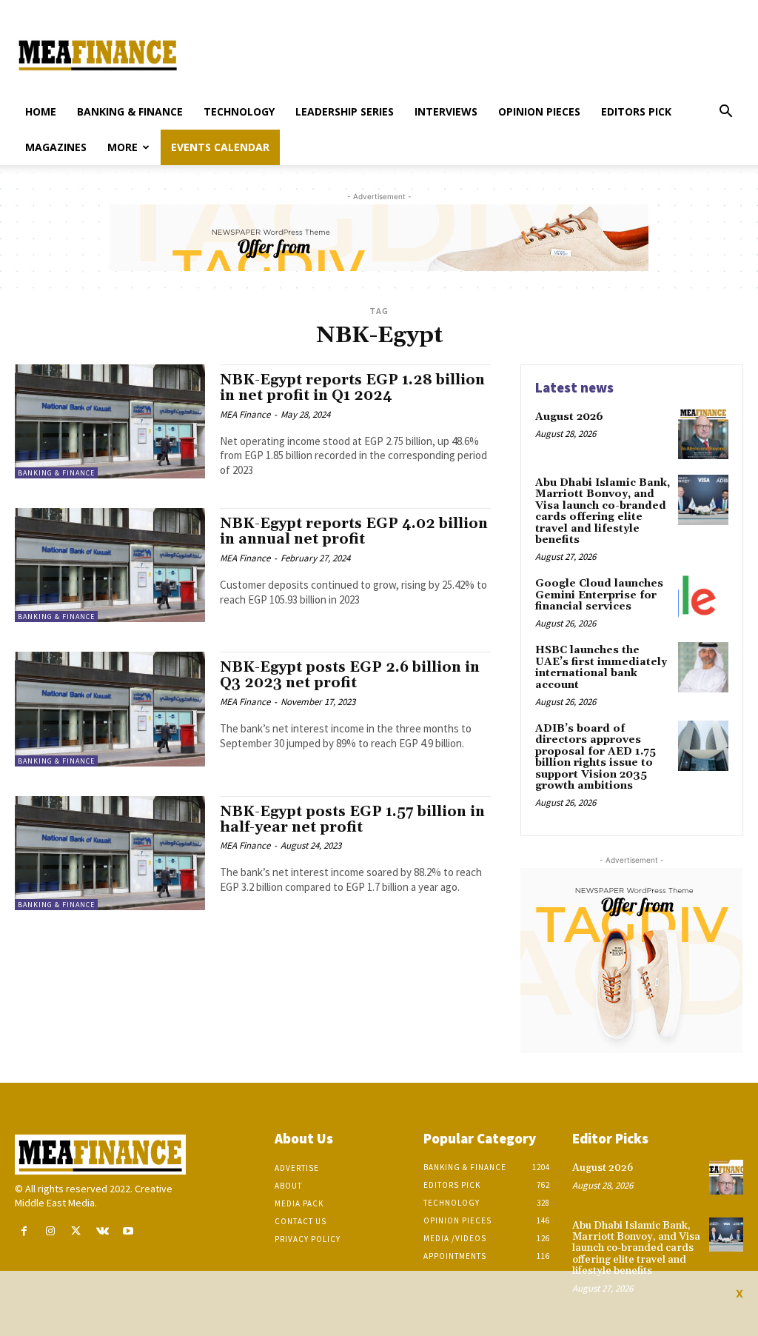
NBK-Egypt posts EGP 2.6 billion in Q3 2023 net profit (350, 675)
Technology (239, 111)
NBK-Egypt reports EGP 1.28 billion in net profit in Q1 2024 (352, 387)
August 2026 (569, 417)
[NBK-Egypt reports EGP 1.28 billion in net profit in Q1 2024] (110, 421)
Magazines (56, 147)
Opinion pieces (539, 111)
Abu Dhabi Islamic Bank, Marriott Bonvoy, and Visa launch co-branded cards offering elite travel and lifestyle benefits (602, 511)
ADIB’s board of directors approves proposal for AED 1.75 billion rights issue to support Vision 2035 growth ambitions (595, 757)
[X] (76, 1231)
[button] (725, 113)
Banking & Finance (130, 111)
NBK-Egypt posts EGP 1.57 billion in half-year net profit (352, 819)
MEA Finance (245, 414)
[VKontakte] (102, 1231)
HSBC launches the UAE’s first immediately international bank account (601, 667)
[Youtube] (128, 1231)
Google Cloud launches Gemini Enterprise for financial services (599, 595)
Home (40, 111)
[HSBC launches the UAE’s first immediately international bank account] (703, 667)
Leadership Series (344, 111)
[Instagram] (50, 1231)
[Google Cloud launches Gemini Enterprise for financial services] (703, 600)
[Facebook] (24, 1231)
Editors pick (636, 111)
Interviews (446, 111)
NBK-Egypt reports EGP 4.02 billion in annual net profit (354, 531)
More (122, 147)
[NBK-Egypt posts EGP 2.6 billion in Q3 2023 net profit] (110, 709)
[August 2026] (703, 434)
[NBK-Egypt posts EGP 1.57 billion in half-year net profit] (110, 853)
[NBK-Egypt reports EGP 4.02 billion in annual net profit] (110, 565)
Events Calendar (220, 147)
